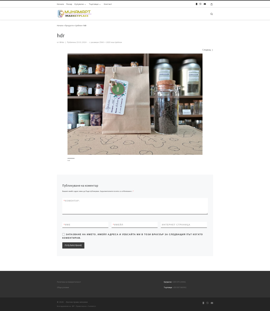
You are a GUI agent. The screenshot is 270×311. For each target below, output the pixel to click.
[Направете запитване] (205, 4)
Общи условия (63, 287)
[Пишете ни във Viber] (200, 4)
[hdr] (135, 104)
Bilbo (62, 42)
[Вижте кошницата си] (211, 4)
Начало (60, 25)
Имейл (118, 224)
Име (67, 224)
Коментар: (72, 201)
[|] (74, 13)
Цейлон (78, 25)
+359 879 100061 (179, 282)
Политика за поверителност (69, 282)
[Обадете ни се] (196, 4)
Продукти (69, 25)
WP (73, 306)
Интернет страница (176, 224)
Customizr (92, 306)
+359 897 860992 (179, 287)
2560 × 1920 (105, 42)
